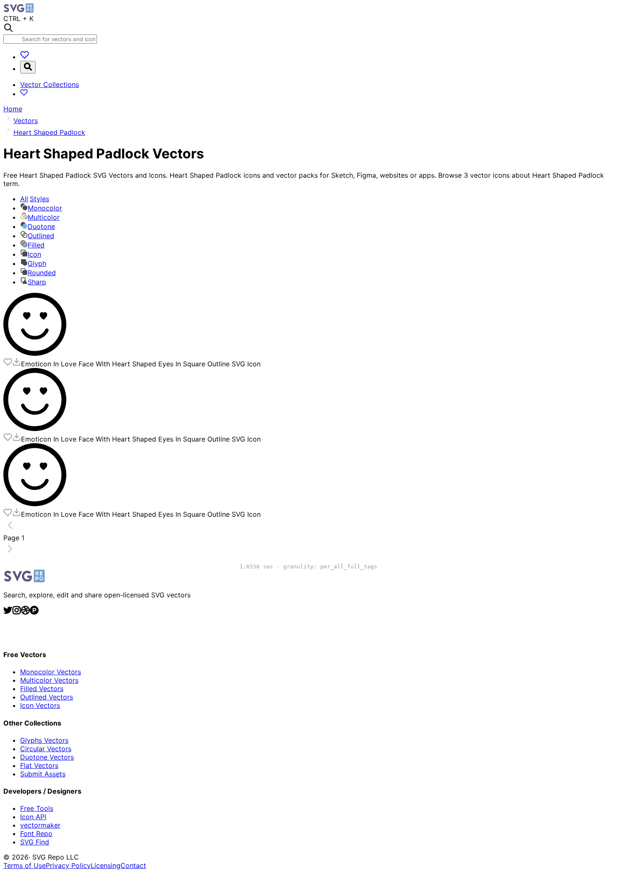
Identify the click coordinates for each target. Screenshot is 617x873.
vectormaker (40, 825)
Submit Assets (42, 774)
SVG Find (34, 842)
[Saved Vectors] (24, 57)
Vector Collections (49, 84)
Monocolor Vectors (50, 672)
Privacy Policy (68, 865)
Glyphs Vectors (44, 740)
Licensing (105, 865)
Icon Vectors (40, 705)
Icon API (33, 817)
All (34, 199)
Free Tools (36, 808)
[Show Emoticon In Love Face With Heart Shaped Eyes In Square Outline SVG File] (34, 353)
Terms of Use (24, 865)
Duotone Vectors (47, 757)
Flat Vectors (39, 765)
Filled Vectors (41, 688)
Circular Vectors (45, 748)
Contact (133, 865)
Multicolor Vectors (49, 680)
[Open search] (28, 67)
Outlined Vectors (46, 697)
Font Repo (36, 833)
